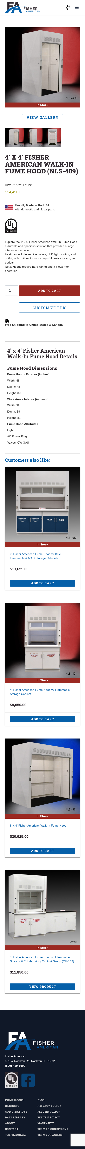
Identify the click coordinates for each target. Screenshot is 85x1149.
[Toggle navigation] (76, 7)
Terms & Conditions (52, 1129)
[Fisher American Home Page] (42, 1041)
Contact (11, 1129)
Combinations (16, 1111)
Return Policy (48, 1117)
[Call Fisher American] (68, 7)
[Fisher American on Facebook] (28, 1080)
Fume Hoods (14, 1100)
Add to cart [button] (42, 583)
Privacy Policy (49, 1105)
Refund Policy (48, 1111)
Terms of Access (50, 1134)
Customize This (49, 307)
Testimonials (15, 1134)
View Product (42, 987)
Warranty (45, 1123)
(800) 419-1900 (15, 1065)
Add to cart (49, 291)
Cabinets (12, 1105)
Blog (41, 1100)
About (10, 1123)
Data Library (15, 1117)
